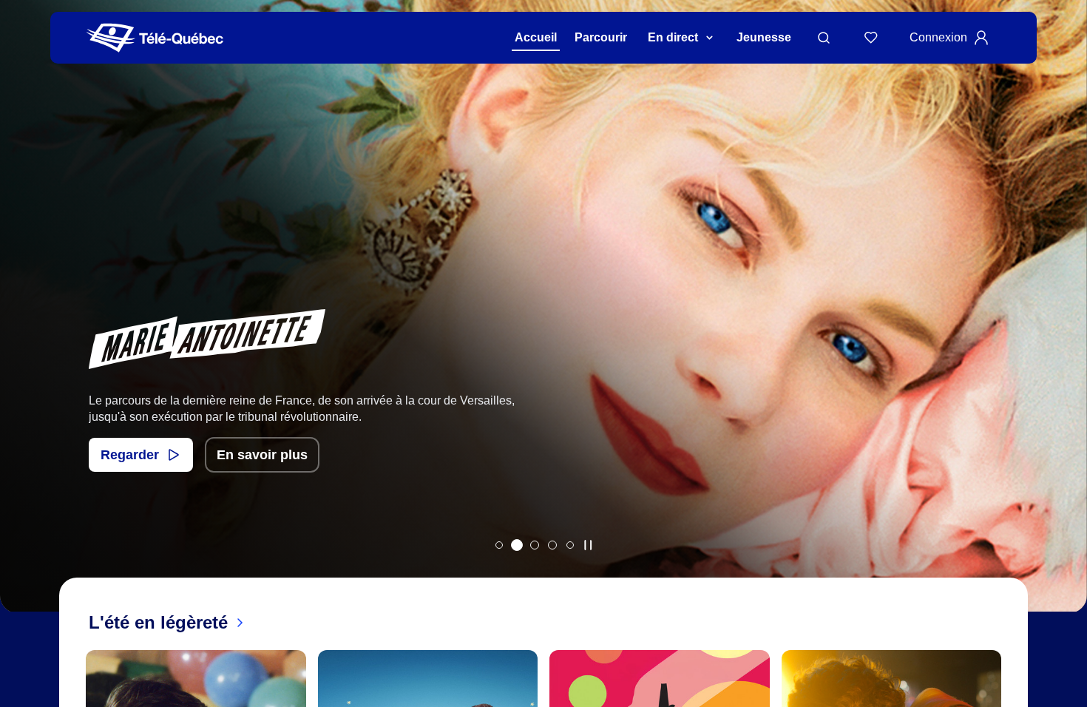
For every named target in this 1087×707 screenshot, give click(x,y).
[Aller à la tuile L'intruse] (552, 545)
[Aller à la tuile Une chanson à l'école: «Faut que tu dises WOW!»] (570, 545)
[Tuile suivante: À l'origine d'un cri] (1065, 325)
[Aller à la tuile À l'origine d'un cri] (535, 545)
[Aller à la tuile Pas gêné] (499, 545)
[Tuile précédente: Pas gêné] (22, 325)
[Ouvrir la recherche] (824, 37)
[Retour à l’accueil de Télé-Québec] (155, 38)
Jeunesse (763, 37)
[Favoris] (871, 37)
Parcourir (601, 37)
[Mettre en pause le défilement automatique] (588, 545)
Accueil (536, 37)
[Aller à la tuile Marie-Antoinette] (517, 545)
